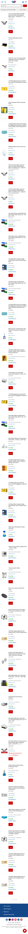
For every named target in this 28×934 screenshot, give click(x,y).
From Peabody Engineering (14, 615)
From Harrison (11, 593)
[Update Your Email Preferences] (21, 919)
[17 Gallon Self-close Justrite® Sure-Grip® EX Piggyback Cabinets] (4, 490)
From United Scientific (13, 770)
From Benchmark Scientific (14, 552)
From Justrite (11, 86)
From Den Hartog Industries (14, 220)
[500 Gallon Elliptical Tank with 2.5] (4, 727)
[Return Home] (14, 2)
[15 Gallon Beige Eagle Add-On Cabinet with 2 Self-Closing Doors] (4, 639)
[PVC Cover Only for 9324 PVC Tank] (4, 596)
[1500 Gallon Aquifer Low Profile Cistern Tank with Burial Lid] (4, 817)
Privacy (9, 922)
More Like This (11, 23)
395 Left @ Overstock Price (15, 753)
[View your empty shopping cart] (26, 2)
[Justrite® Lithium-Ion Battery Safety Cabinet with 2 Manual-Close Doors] (4, 795)
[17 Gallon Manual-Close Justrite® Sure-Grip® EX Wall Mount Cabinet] (4, 89)
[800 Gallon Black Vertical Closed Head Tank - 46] (4, 683)
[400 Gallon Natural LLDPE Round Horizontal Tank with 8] (4, 222)
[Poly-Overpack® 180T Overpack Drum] (4, 110)
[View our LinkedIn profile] (18, 919)
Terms (13, 922)
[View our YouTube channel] (15, 919)
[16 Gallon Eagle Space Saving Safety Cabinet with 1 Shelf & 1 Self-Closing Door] (4, 358)
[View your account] (23, 2)
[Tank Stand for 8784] (4, 575)
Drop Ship (10, 46)
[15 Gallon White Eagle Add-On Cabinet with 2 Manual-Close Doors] (4, 885)
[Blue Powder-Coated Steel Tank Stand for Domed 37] (4, 336)
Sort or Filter (23, 9)
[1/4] (4, 23)
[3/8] (4, 174)
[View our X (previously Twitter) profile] (9, 919)
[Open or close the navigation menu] (2, 2)
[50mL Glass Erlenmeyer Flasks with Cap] (4, 534)
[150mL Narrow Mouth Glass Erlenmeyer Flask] (4, 773)
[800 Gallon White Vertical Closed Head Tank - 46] (4, 446)
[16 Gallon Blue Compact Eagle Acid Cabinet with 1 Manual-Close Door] (4, 512)
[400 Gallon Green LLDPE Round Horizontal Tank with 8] (4, 244)
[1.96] (4, 66)
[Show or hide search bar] (5, 2)
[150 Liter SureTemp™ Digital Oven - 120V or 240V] (4, 554)
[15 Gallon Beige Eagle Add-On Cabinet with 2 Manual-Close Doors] (4, 862)
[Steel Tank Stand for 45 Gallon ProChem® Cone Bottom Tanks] (4, 617)
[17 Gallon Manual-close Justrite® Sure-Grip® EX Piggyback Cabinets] (4, 402)
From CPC (11, 22)
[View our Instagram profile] (12, 919)
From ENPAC (11, 42)
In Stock (10, 26)
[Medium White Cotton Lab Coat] (4, 153)
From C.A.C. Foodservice (14, 702)
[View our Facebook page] (6, 919)
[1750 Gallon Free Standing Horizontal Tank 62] (4, 380)
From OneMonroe (12, 64)
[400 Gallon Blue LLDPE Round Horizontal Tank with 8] (4, 290)
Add (11, 31)
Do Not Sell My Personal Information (14, 924)
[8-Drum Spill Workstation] (4, 45)
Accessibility (17, 922)
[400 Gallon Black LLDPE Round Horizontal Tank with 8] (4, 424)
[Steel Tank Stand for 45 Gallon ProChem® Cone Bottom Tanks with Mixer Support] (4, 839)
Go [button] (25, 5)
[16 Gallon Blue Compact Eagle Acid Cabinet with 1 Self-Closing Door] (4, 267)
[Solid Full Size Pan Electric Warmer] (4, 704)
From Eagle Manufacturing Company (16, 356)
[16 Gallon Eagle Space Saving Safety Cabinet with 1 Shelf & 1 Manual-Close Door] (4, 468)
